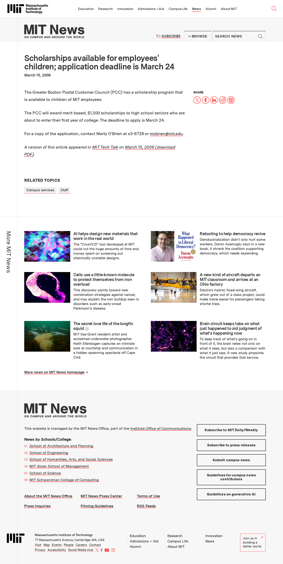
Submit (260, 36)
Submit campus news (231, 460)
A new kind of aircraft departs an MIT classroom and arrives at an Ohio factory (230, 279)
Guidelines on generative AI (231, 494)
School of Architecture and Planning (61, 446)
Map (47, 545)
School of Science (45, 473)
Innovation (125, 9)
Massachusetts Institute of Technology (64, 535)
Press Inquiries (37, 506)
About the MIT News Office (48, 496)
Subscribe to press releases (231, 445)
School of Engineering (48, 452)
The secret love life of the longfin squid (103, 326)
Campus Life (178, 9)
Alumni (211, 9)
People (69, 545)
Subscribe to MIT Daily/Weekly (231, 430)
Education (86, 9)
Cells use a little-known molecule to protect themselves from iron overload (103, 279)
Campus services (40, 190)
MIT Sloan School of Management (59, 466)
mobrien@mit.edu (166, 133)
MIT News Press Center (101, 496)
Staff (64, 190)
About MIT (229, 9)
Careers (81, 545)
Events (57, 545)
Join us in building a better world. (252, 542)
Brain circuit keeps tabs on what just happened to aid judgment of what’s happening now (230, 328)
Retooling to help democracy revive (232, 233)
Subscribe (171, 36)
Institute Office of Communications (160, 428)
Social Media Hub (80, 550)
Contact (95, 545)
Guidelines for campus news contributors (231, 477)
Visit (38, 545)
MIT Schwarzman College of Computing (64, 480)
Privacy (40, 550)
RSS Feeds (146, 506)
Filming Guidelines (97, 506)
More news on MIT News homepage (54, 372)
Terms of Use (148, 496)
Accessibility (56, 550)
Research (105, 9)
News (196, 9)
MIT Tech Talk (105, 147)
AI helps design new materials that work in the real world (105, 236)
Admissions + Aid (151, 9)
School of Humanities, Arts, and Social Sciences (71, 459)
